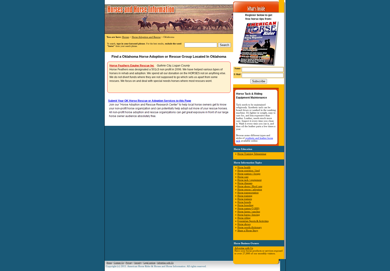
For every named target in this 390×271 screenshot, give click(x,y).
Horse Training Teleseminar (251, 153)
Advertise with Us (243, 248)
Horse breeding (245, 205)
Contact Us (119, 263)
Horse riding (244, 217)
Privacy (129, 263)
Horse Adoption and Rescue (146, 37)
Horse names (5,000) (248, 208)
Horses (125, 37)
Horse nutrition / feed (248, 170)
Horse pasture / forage (248, 173)
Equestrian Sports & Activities (253, 221)
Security (138, 263)
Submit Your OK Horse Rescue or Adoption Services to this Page (149, 100)
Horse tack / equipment (249, 180)
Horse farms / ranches (248, 211)
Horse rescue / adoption (249, 189)
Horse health (244, 167)
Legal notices (150, 263)
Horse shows (244, 224)
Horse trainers (244, 199)
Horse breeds (244, 202)
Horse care (242, 176)
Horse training (244, 195)
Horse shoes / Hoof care (249, 186)
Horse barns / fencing (248, 214)
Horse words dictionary (249, 227)
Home (109, 263)
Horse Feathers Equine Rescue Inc (131, 65)
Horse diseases (244, 183)
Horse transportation (248, 192)
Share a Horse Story (247, 230)
